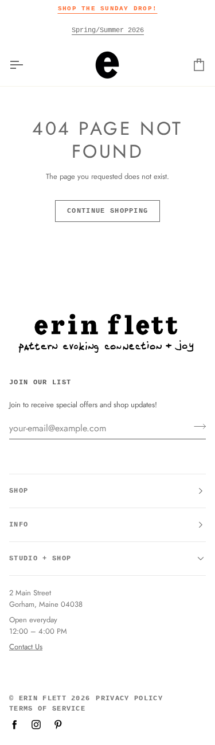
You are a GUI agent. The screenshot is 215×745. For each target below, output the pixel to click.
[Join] (196, 427)
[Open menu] (26, 65)
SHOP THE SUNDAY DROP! (107, 8)
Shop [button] (18, 491)
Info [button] (18, 525)
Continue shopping (107, 211)
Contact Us (25, 646)
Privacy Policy (129, 699)
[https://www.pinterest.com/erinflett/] (58, 724)
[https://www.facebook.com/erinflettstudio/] (14, 724)
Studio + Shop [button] (40, 559)
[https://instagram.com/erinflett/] (36, 724)
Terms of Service (47, 709)
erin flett (43, 699)
